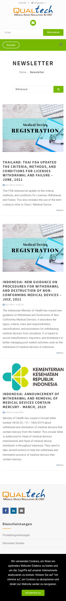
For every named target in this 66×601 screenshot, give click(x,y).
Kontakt (22, 3)
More (60, 210)
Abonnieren (53, 32)
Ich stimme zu (33, 592)
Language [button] (38, 3)
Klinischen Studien (13, 543)
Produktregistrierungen (16, 535)
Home (22, 72)
